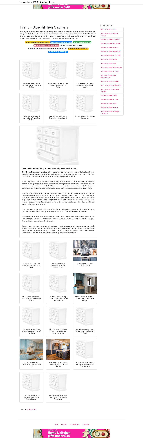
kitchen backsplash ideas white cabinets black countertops (47, 49)
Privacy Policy (74, 424)
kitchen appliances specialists (78, 49)
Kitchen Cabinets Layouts (109, 107)
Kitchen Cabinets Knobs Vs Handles (110, 90)
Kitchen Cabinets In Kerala (109, 47)
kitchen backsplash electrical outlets (37, 42)
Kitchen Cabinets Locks (108, 29)
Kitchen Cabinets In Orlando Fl (111, 85)
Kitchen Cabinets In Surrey (110, 71)
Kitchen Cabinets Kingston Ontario (109, 34)
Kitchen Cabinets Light (108, 63)
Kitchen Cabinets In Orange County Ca (110, 112)
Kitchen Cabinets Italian (108, 103)
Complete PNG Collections (37, 2)
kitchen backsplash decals (82, 42)
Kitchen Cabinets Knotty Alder (110, 43)
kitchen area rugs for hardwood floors (46, 45)
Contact (63, 424)
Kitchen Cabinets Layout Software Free (109, 76)
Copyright (86, 424)
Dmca (56, 424)
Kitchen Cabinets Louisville (110, 81)
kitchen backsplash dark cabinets (71, 45)
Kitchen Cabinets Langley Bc (110, 39)
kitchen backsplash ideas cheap (61, 42)
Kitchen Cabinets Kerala (109, 59)
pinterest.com (31, 409)
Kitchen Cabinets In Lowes (109, 99)
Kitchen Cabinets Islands (109, 95)
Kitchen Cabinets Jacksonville (110, 55)
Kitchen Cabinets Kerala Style (110, 51)
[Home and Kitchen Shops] (71, 4)
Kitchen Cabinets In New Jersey (111, 67)
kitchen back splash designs (58, 52)
